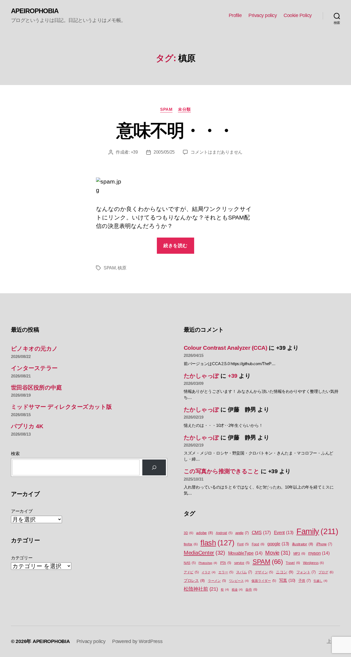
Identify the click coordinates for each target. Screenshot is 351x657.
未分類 (184, 109)
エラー (225, 572)
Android (224, 533)
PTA (225, 563)
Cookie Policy (298, 15)
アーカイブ (22, 511)
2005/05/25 (164, 152)
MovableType (245, 553)
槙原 (122, 268)
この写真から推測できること (221, 471)
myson (319, 553)
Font (243, 544)
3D (188, 533)
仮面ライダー (263, 580)
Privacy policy (262, 15)
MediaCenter (204, 553)
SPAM (166, 109)
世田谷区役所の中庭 (36, 387)
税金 (237, 589)
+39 (134, 152)
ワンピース (239, 580)
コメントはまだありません (216, 152)
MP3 (299, 554)
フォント (306, 572)
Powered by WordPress (137, 641)
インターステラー (34, 368)
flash (217, 543)
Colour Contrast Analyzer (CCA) (225, 348)
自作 (251, 589)
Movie (277, 553)
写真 (287, 580)
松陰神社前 (201, 589)
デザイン (264, 572)
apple (242, 533)
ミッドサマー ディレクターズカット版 (61, 407)
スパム (244, 572)
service (242, 563)
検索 (15, 453)
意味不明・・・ (175, 130)
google (278, 544)
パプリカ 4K (27, 426)
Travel (293, 563)
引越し (320, 580)
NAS (190, 563)
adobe (204, 533)
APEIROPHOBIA (34, 11)
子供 (304, 581)
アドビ (191, 572)
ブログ (325, 572)
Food (258, 544)
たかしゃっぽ (201, 376)
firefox (190, 544)
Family (317, 531)
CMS (261, 532)
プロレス (194, 581)
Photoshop (208, 563)
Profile (235, 15)
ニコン (284, 572)
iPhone (324, 544)
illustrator (302, 544)
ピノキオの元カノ (34, 348)
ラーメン (217, 580)
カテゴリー (22, 558)
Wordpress (313, 563)
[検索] (154, 467)
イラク (208, 572)
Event (284, 532)
